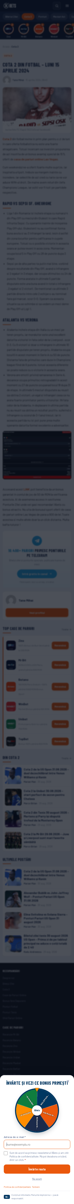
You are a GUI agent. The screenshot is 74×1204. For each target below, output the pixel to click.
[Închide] (68, 1081)
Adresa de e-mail (15, 1137)
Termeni (36, 1186)
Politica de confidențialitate (17, 1186)
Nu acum (37, 1178)
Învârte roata (37, 1169)
